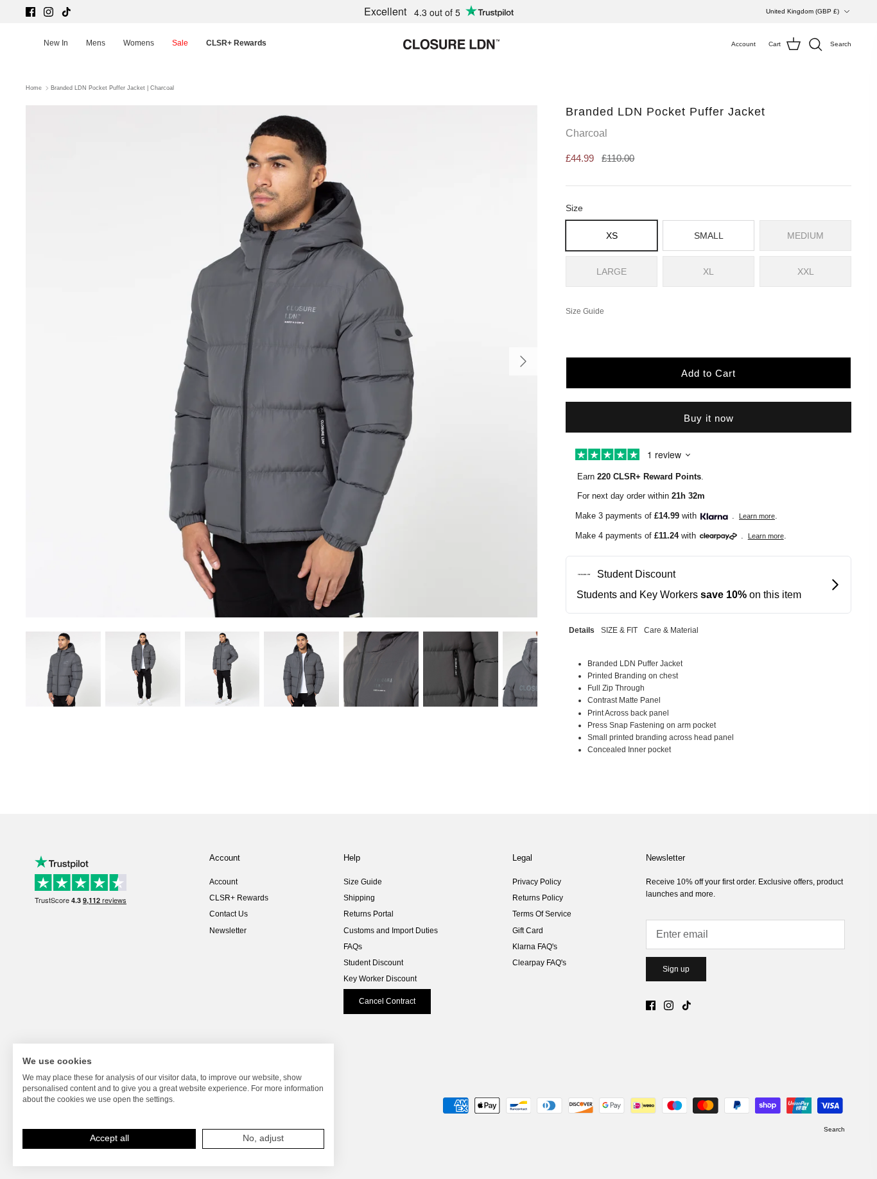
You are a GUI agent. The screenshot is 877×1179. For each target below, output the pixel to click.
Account (223, 881)
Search (834, 1129)
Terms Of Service (541, 913)
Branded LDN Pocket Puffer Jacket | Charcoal (112, 88)
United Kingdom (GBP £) (802, 11)
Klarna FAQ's (534, 946)
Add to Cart (708, 373)
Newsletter (228, 930)
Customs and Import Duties (390, 930)
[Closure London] (451, 44)
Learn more (757, 516)
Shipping (359, 897)
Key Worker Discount (380, 978)
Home (34, 88)
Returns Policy (537, 897)
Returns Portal (368, 913)
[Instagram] (48, 12)
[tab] (582, 629)
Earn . (640, 476)
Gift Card (527, 930)
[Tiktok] (66, 12)
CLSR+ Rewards (238, 897)
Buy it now (709, 418)
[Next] (523, 361)
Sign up (676, 969)
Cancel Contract (387, 1001)
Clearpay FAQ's (539, 962)
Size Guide (362, 881)
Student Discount (373, 962)
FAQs (352, 946)
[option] (282, 361)
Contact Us (228, 913)
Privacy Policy (536, 881)
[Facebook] (30, 12)
